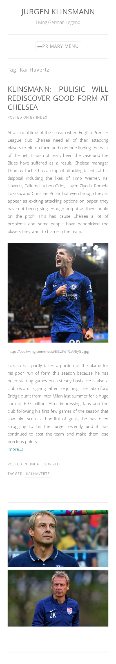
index (41, 117)
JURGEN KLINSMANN (58, 11)
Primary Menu (60, 46)
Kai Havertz (38, 473)
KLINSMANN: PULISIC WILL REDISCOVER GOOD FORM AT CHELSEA (58, 98)
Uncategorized (44, 464)
